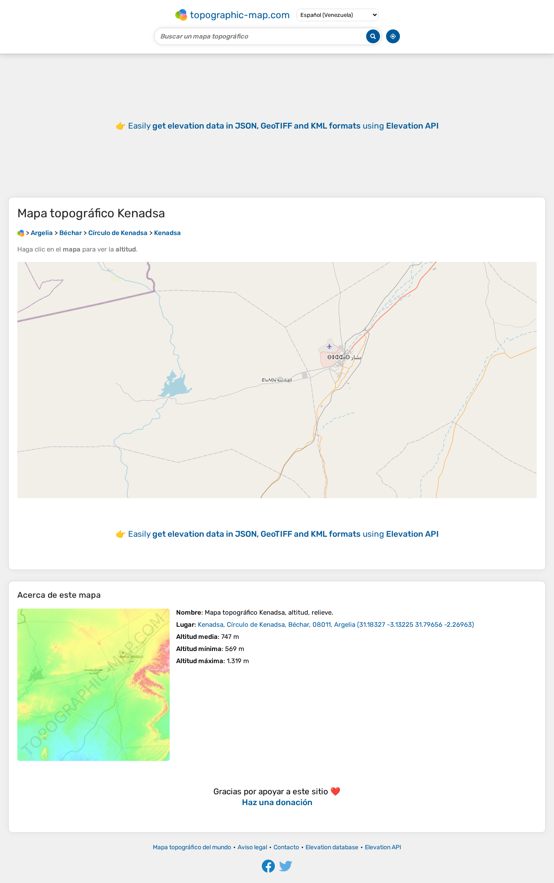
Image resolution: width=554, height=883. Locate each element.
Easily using (283, 126)
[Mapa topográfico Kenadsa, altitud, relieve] (93, 685)
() (336, 624)
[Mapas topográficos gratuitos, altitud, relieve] (20, 233)
